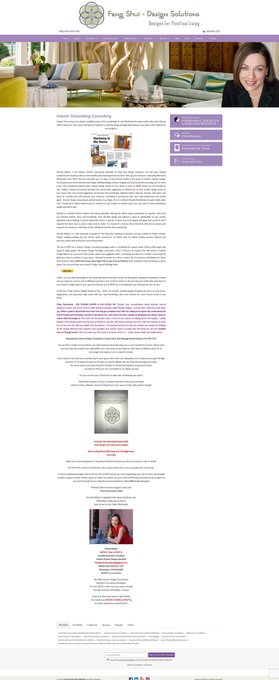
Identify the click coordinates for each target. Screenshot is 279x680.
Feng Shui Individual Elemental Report (143, 640)
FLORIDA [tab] (77, 625)
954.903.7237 (150, 339)
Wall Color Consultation (196, 633)
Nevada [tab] (119, 625)
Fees (187, 38)
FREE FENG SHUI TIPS (69, 32)
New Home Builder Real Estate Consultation (129, 636)
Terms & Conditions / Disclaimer (139, 665)
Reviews (199, 38)
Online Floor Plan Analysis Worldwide (144, 633)
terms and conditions (126, 660)
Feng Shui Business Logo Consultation (111, 640)
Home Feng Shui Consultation (69, 636)
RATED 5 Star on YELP (110, 552)
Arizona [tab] (106, 625)
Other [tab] (131, 625)
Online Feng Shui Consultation (115, 633)
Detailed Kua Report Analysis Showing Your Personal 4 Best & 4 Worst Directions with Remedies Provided (98, 643)
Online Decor (130, 38)
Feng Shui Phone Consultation (173, 636)
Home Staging (154, 636)
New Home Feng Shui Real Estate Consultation (76, 640)
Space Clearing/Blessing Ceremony (174, 640)
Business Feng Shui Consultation (96, 636)
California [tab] (92, 625)
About (77, 38)
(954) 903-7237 (213, 32)
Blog (177, 38)
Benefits (164, 38)
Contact (212, 38)
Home (66, 38)
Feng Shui (91, 38)
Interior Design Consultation (173, 633)
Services (148, 38)
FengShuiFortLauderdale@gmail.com (111, 563)
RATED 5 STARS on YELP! (117, 600)
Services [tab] (63, 625)
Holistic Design (110, 38)
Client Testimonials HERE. (111, 491)
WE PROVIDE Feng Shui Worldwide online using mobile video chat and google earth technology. (111, 468)
